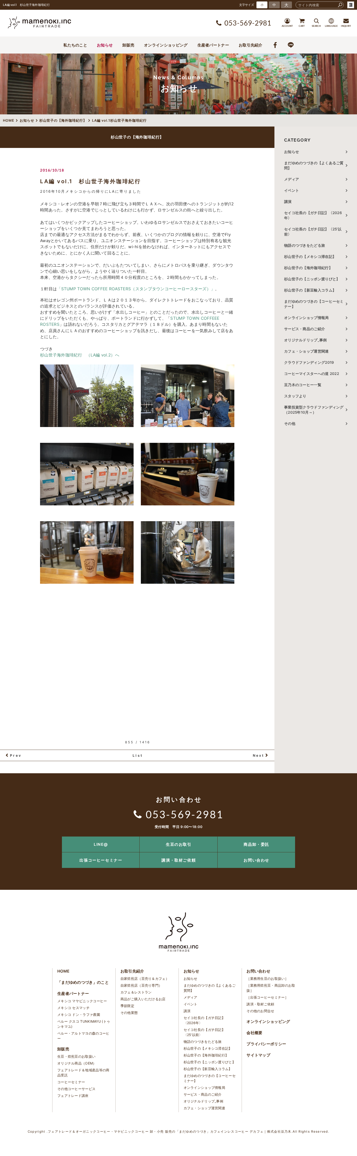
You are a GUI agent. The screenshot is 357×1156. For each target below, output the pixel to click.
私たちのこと (75, 45)
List (138, 755)
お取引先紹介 (251, 45)
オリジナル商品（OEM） (76, 1063)
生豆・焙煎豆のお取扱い (76, 1056)
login (350, 4)
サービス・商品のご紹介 (304, 329)
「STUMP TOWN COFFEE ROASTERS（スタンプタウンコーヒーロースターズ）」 (136, 288)
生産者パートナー (213, 45)
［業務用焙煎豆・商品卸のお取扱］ (270, 987)
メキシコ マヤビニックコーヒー (82, 1001)
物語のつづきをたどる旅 (304, 245)
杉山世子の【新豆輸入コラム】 (310, 290)
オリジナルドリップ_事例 (305, 340)
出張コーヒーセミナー (100, 860)
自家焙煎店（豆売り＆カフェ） (144, 978)
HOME (63, 971)
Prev (16, 755)
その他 (291, 423)
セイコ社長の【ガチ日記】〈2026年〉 (313, 215)
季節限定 (127, 1006)
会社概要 (254, 1032)
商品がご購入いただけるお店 (143, 999)
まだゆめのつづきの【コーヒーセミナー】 (314, 304)
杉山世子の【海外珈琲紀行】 (308, 267)
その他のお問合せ (260, 1011)
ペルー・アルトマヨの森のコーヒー (83, 1035)
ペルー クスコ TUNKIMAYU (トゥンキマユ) (83, 1024)
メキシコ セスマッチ (73, 1008)
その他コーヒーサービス (76, 1089)
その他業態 (129, 1012)
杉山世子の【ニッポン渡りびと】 (312, 279)
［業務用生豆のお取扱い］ (267, 978)
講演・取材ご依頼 (179, 860)
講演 (288, 201)
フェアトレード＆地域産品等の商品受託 (83, 1072)
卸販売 (128, 45)
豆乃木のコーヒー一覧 (302, 384)
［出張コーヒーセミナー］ (267, 997)
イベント (291, 190)
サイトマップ (258, 1055)
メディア (291, 179)
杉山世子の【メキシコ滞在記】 (310, 256)
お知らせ (105, 45)
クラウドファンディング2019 (309, 362)
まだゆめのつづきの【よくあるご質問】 (314, 165)
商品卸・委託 (256, 844)
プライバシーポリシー (266, 1043)
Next (258, 755)
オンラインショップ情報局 (306, 317)
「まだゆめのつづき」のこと (83, 982)
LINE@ (101, 844)
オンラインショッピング (165, 45)
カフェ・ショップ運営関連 (306, 351)
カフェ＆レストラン (136, 992)
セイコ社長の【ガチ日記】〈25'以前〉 (312, 232)
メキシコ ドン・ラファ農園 (78, 1014)
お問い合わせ (256, 860)
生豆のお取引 (179, 844)
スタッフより (295, 396)
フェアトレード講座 (73, 1095)
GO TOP (342, 838)
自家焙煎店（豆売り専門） (141, 985)
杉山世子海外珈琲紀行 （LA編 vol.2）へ (79, 355)
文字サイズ (246, 5)
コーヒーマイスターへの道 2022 (311, 373)
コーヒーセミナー (71, 1082)
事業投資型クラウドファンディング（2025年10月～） (314, 410)
